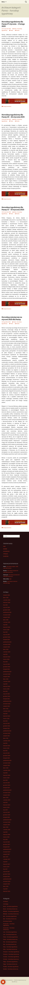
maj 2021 (5, 743)
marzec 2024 (6, 659)
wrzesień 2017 (6, 851)
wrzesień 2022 (6, 703)
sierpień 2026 (6, 595)
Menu (3, 2)
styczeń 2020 (6, 782)
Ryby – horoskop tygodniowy (10, 946)
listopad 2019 (6, 787)
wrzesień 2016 (6, 881)
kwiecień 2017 (6, 864)
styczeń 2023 (6, 693)
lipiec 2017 (5, 856)
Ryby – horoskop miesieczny (10, 949)
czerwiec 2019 (6, 800)
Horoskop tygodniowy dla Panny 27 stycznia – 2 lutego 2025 (13, 24)
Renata (17, 30)
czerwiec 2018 (6, 829)
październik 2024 (7, 642)
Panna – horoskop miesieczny (10, 939)
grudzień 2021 (6, 726)
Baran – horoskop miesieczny (10, 909)
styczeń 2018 (6, 842)
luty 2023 (5, 691)
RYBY (4, 546)
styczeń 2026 (6, 607)
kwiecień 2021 (6, 745)
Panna (11, 30)
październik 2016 (7, 879)
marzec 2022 (6, 718)
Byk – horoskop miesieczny (9, 918)
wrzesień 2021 (6, 733)
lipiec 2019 (5, 797)
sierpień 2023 (6, 676)
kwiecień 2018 (6, 834)
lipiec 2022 (5, 708)
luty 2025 (5, 632)
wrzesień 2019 (6, 792)
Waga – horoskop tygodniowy (10, 961)
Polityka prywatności (8, 980)
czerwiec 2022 (6, 711)
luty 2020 (5, 780)
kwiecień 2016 (6, 891)
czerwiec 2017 (6, 859)
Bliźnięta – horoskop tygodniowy (11, 911)
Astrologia (5, 904)
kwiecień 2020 (6, 775)
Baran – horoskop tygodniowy (10, 906)
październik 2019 (7, 790)
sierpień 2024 (6, 647)
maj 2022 (5, 713)
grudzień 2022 (6, 696)
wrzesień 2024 (6, 644)
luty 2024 (5, 661)
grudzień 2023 (6, 666)
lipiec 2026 (5, 597)
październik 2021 (7, 731)
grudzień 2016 (6, 874)
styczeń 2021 (6, 753)
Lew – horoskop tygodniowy (10, 932)
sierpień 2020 (6, 765)
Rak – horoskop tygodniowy (10, 942)
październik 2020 (7, 760)
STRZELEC (5, 553)
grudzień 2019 (6, 785)
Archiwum (5, 901)
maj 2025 (5, 624)
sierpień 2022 (6, 706)
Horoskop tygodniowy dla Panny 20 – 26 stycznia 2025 (13, 116)
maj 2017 (5, 861)
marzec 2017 (6, 866)
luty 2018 (5, 839)
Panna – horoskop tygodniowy (10, 937)
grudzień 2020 (6, 755)
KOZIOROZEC (6, 551)
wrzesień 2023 (6, 674)
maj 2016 (5, 889)
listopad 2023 (6, 669)
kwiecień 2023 (6, 686)
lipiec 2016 (5, 886)
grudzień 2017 (6, 844)
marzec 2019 (6, 807)
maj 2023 (5, 684)
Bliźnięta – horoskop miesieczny (11, 914)
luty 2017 (5, 869)
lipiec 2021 (5, 738)
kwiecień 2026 (6, 602)
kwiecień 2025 (6, 627)
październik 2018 (7, 819)
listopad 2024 (6, 639)
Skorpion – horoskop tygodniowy (11, 951)
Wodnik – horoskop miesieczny (10, 969)
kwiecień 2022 (6, 716)
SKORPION (5, 556)
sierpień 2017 (6, 854)
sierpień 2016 (6, 884)
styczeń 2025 (6, 634)
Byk (10, 579)
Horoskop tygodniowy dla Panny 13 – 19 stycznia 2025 (13, 208)
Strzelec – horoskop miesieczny (11, 959)
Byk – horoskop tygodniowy (10, 916)
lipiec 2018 (5, 827)
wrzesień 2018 (6, 822)
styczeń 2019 (6, 812)
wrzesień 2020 (6, 763)
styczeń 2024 (6, 664)
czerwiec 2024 (6, 652)
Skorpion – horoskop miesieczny (11, 954)
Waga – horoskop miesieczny (10, 964)
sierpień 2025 (6, 617)
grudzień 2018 (6, 814)
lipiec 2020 (5, 768)
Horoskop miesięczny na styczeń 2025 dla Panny (12, 318)
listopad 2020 (6, 758)
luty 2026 (5, 605)
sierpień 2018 (6, 824)
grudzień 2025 (6, 610)
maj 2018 (5, 832)
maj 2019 (5, 802)
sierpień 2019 (6, 795)
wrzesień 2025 (6, 614)
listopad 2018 (6, 817)
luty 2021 (5, 750)
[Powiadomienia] (3, 982)
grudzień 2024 (6, 637)
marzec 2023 (6, 689)
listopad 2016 (6, 876)
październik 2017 (7, 849)
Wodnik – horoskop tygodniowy (10, 966)
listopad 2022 (6, 698)
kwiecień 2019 (6, 805)
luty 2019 (5, 810)
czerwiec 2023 (6, 681)
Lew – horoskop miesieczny (10, 934)
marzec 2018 (6, 837)
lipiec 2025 (5, 619)
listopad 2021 (6, 728)
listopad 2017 (6, 847)
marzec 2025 (6, 629)
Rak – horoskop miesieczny (9, 944)
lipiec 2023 (5, 679)
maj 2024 (5, 654)
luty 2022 (5, 721)
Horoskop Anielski (7, 921)
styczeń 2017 (6, 871)
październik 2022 (7, 701)
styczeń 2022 (6, 723)
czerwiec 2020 (6, 770)
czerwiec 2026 (6, 600)
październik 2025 (7, 612)
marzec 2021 (6, 748)
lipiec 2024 (5, 649)
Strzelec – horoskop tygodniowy (11, 956)
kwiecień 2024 (6, 656)
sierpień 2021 (6, 735)
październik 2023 (7, 671)
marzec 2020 (6, 777)
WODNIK (5, 549)
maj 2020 (5, 772)
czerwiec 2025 (6, 622)
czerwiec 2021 (6, 740)
